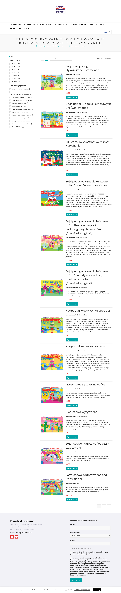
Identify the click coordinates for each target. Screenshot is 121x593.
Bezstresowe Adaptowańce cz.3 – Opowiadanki (87, 477)
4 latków (16, 67)
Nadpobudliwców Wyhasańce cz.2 (88, 346)
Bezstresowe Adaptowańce (22, 124)
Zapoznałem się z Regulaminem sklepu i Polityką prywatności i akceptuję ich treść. (89, 553)
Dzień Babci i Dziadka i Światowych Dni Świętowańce (88, 106)
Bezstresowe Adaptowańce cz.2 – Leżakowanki (87, 446)
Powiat (73, 540)
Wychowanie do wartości (21, 89)
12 (101, 59)
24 (103, 59)
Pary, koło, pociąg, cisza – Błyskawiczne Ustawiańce (82, 68)
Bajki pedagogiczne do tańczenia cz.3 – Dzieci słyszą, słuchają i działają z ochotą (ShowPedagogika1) (87, 277)
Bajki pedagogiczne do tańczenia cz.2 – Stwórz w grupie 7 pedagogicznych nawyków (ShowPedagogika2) (87, 227)
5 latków (16, 70)
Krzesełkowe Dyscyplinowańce (85, 384)
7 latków (16, 76)
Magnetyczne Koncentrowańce (23, 115)
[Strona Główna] (36, 46)
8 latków (16, 79)
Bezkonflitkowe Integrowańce (22, 118)
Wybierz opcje (72, 97)
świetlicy (16, 82)
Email (72, 525)
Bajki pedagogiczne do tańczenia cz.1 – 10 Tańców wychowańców (87, 183)
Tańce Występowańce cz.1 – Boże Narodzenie (87, 143)
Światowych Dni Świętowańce (22, 97)
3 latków (16, 64)
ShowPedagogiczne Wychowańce (22, 94)
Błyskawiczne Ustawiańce (21, 112)
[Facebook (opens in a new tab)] (105, 32)
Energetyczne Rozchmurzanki (22, 121)
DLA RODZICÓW (18, 127)
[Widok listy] (46, 59)
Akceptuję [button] (97, 590)
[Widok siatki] (42, 59)
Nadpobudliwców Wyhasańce (22, 100)
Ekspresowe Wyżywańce (81, 412)
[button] (12, 537)
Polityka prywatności (82, 590)
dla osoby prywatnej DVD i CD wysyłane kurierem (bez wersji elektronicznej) (62, 46)
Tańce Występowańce (20, 103)
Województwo (75, 533)
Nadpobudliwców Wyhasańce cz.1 (88, 311)
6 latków (16, 73)
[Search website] (109, 32)
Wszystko (108, 59)
